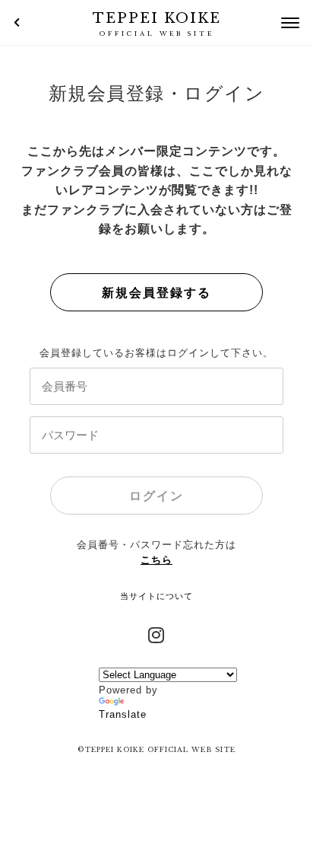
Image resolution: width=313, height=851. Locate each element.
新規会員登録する (156, 292)
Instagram (156, 633)
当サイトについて (156, 596)
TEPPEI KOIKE (157, 23)
